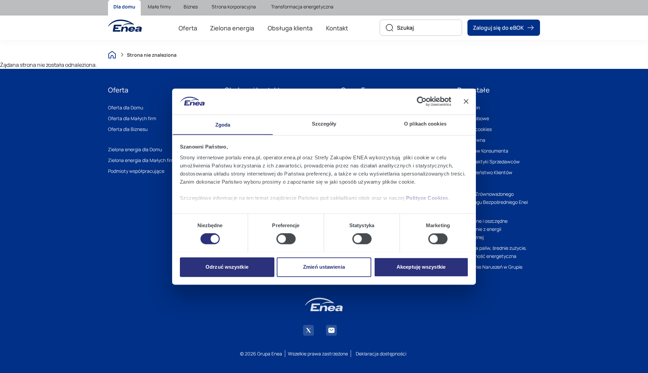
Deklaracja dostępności (381, 353)
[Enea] (125, 26)
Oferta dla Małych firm (132, 118)
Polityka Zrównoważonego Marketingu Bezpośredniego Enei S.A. (492, 202)
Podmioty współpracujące (136, 171)
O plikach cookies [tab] (425, 124)
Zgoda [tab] (223, 125)
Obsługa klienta (290, 28)
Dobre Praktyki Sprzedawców (488, 161)
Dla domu (124, 6)
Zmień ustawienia (324, 267)
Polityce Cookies (427, 198)
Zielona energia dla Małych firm (141, 160)
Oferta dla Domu (125, 107)
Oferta (188, 28)
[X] (308, 330)
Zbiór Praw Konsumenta (482, 151)
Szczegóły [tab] (324, 124)
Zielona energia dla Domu (135, 149)
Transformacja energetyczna (302, 6)
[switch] (286, 238)
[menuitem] (124, 8)
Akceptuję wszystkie (421, 267)
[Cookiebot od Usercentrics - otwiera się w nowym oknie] (421, 101)
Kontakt (337, 28)
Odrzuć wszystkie (227, 267)
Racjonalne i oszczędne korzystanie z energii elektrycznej (482, 229)
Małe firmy (159, 6)
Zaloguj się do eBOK (498, 27)
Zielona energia (232, 28)
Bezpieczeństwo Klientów (484, 172)
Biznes (191, 6)
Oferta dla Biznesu (127, 129)
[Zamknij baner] (466, 101)
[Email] (331, 330)
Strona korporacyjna (234, 6)
